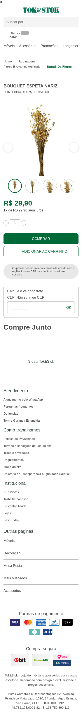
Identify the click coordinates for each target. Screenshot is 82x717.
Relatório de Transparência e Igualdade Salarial (36, 474)
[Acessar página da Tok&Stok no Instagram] (34, 370)
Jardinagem (26, 61)
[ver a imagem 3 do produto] (50, 186)
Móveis (9, 46)
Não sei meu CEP (30, 297)
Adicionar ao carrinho (44, 251)
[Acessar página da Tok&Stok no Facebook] (22, 370)
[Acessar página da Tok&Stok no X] (59, 370)
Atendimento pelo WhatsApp (23, 399)
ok (68, 307)
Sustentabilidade (14, 506)
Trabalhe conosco (15, 499)
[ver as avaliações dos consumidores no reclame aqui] (41, 660)
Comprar (41, 239)
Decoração (12, 553)
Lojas (7, 513)
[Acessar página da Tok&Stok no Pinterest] (47, 370)
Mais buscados (15, 578)
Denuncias (10, 413)
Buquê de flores (59, 66)
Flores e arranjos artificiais (21, 66)
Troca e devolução (16, 452)
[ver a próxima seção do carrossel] (8, 147)
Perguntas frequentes (18, 406)
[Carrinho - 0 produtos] (76, 10)
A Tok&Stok (11, 492)
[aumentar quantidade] (23, 222)
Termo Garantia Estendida (21, 420)
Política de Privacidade (19, 438)
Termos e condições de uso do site (27, 445)
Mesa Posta (12, 566)
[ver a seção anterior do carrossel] (74, 147)
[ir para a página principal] (41, 10)
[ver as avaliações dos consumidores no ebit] (20, 660)
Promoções (49, 46)
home (7, 61)
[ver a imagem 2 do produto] (32, 186)
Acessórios (27, 46)
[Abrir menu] (13, 10)
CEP (11, 297)
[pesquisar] (73, 22)
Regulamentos (13, 459)
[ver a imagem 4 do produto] (67, 186)
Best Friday (11, 520)
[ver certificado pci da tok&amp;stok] (62, 660)
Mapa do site (12, 467)
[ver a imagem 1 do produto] (15, 186)
